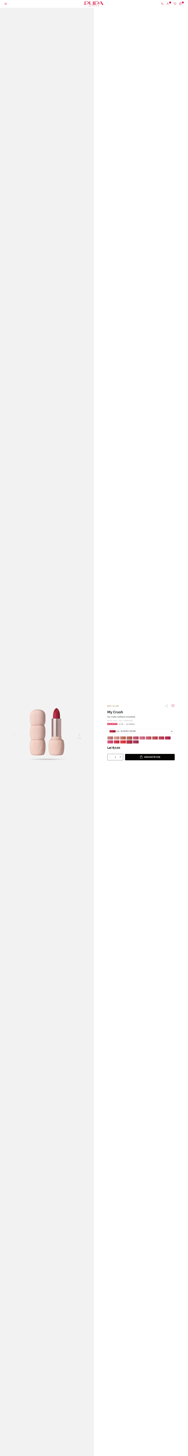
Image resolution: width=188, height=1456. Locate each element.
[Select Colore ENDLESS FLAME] (123, 742)
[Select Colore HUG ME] (110, 738)
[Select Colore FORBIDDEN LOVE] (136, 742)
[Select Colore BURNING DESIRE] (129, 742)
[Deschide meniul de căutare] (162, 3)
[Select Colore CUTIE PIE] (123, 738)
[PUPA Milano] (94, 3)
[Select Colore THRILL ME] (168, 738)
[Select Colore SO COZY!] (117, 738)
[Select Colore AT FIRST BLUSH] (149, 738)
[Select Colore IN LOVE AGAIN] (155, 738)
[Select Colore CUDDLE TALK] (129, 738)
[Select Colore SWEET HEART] (142, 738)
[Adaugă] (120, 757)
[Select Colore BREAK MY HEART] (161, 738)
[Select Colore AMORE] (117, 742)
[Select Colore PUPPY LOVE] (136, 738)
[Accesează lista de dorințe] (175, 3)
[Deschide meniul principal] (5, 3)
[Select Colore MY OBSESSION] (110, 742)
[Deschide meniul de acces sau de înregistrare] (168, 3)
